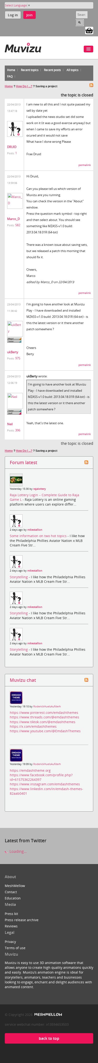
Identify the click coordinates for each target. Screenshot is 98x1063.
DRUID (11, 147)
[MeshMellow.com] (48, 1014)
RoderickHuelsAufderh (47, 706)
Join (29, 15)
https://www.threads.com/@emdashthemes (44, 717)
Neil (10, 424)
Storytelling (19, 577)
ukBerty (12, 352)
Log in (13, 15)
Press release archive (22, 920)
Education (13, 898)
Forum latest (23, 462)
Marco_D (13, 219)
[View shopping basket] (89, 30)
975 (17, 358)
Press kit (11, 913)
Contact (11, 892)
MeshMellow (15, 885)
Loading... (18, 851)
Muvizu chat (23, 680)
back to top (49, 1038)
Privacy (10, 941)
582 (17, 225)
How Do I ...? (24, 86)
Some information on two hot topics (39, 536)
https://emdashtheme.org (30, 770)
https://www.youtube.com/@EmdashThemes (45, 731)
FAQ (10, 76)
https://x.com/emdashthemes (33, 726)
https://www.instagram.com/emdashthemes (45, 784)
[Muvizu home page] (23, 47)
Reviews (11, 926)
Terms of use (15, 948)
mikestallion (34, 529)
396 (17, 430)
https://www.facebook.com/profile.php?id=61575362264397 (41, 777)
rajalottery (39, 488)
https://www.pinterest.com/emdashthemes (44, 712)
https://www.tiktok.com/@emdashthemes (42, 722)
